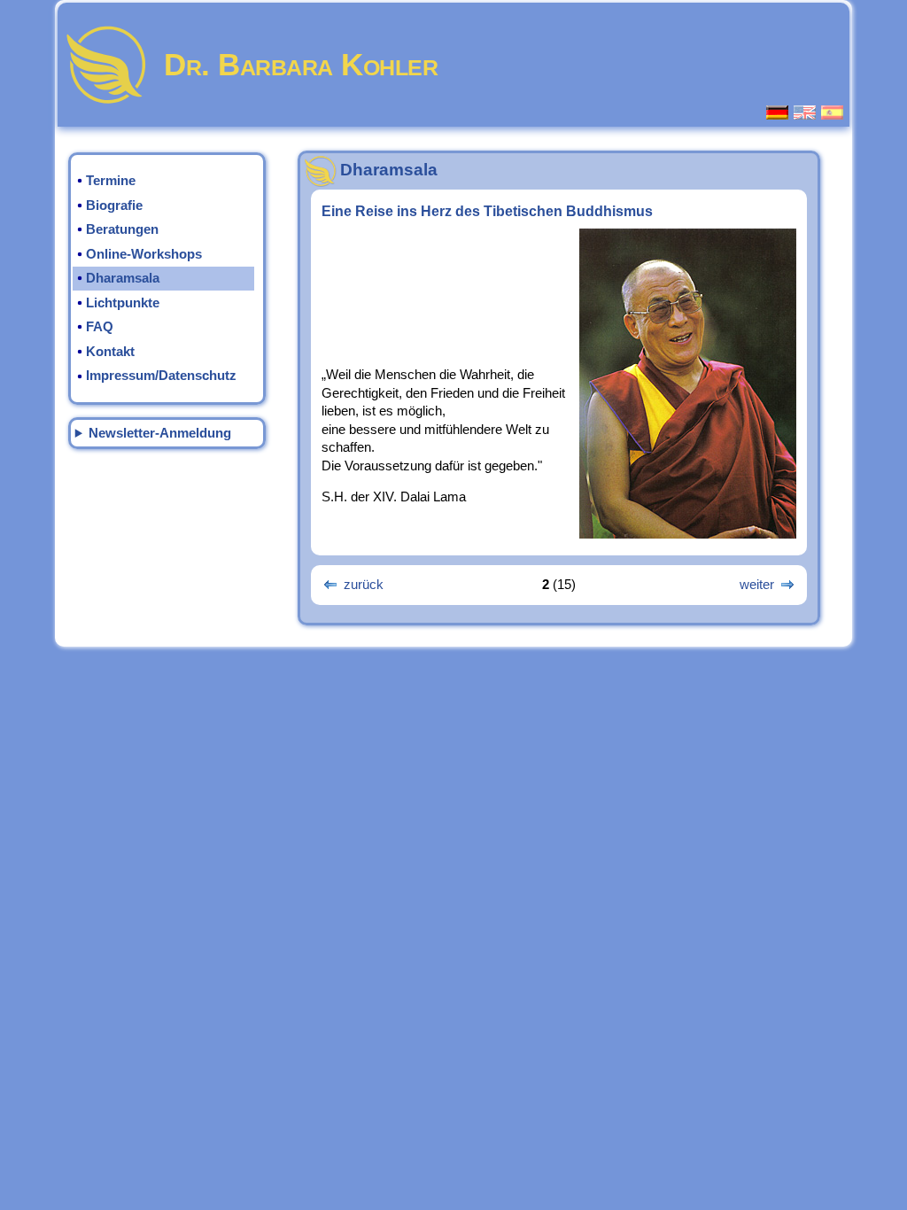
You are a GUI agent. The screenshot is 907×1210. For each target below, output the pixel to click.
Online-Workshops (144, 254)
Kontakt (110, 352)
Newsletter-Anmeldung (160, 433)
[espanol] (833, 112)
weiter (757, 585)
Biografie (114, 205)
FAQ (99, 327)
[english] (806, 112)
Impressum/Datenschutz (161, 375)
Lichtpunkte (122, 303)
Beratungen (122, 229)
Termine (111, 181)
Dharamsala (122, 278)
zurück (364, 585)
